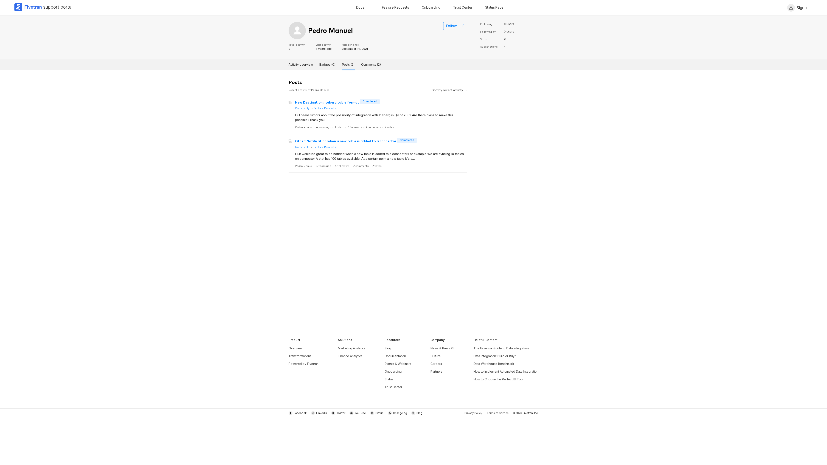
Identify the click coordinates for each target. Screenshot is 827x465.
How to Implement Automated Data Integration (506, 371)
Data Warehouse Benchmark (494, 364)
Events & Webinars (398, 364)
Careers (436, 364)
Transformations (300, 356)
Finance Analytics (350, 356)
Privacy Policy (473, 413)
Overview (295, 348)
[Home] (43, 7)
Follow (451, 26)
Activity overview (301, 64)
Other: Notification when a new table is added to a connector (345, 141)
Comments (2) (371, 64)
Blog (388, 348)
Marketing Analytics (351, 348)
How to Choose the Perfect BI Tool (498, 379)
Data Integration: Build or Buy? (495, 356)
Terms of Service (498, 413)
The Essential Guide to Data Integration (501, 348)
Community (302, 108)
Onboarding (393, 371)
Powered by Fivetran (304, 364)
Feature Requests (325, 108)
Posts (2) (348, 64)
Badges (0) (327, 64)
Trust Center (393, 387)
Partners (436, 371)
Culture (436, 356)
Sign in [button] (802, 7)
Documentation (395, 356)
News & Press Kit (442, 348)
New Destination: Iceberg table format (327, 102)
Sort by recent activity (448, 90)
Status (389, 379)
